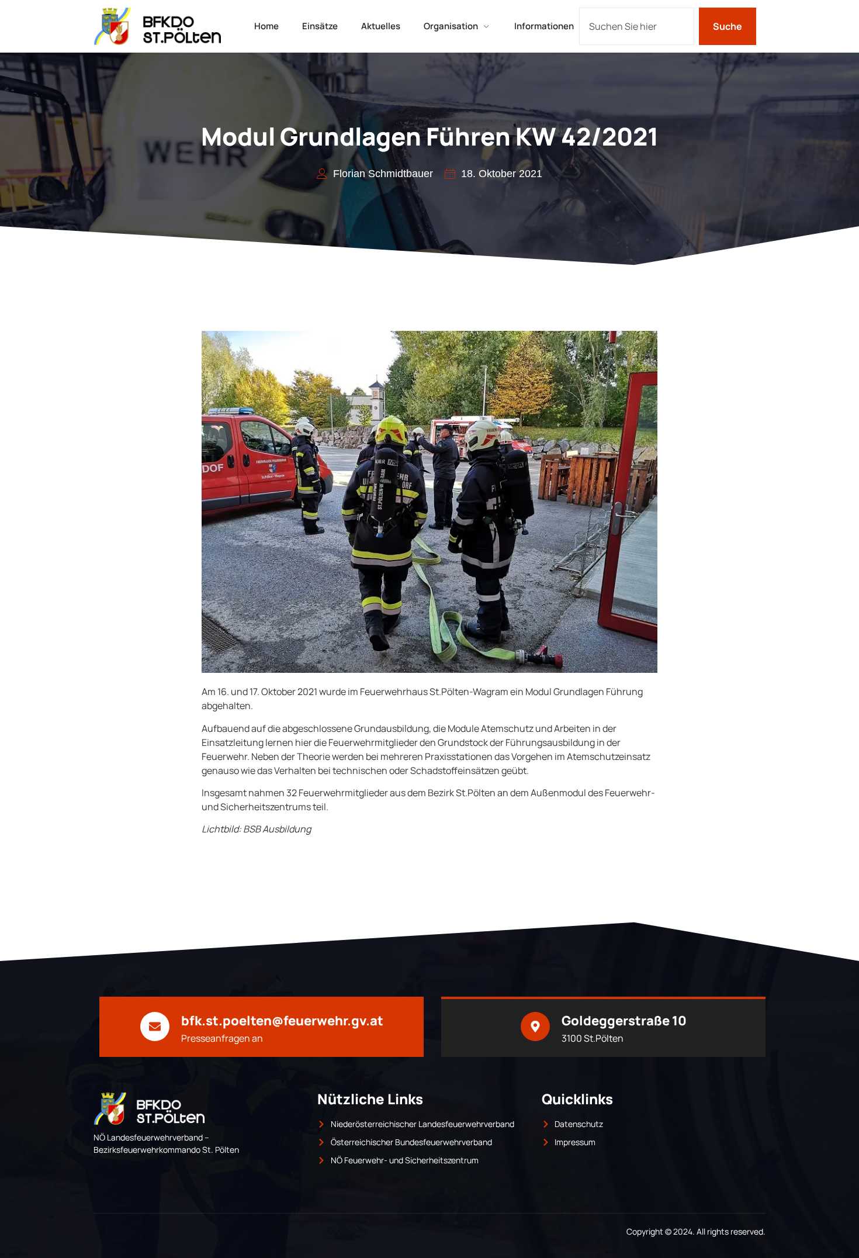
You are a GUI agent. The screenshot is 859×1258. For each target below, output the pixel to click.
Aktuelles (380, 26)
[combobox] (636, 26)
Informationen (544, 26)
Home (266, 26)
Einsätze (320, 26)
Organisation (451, 26)
